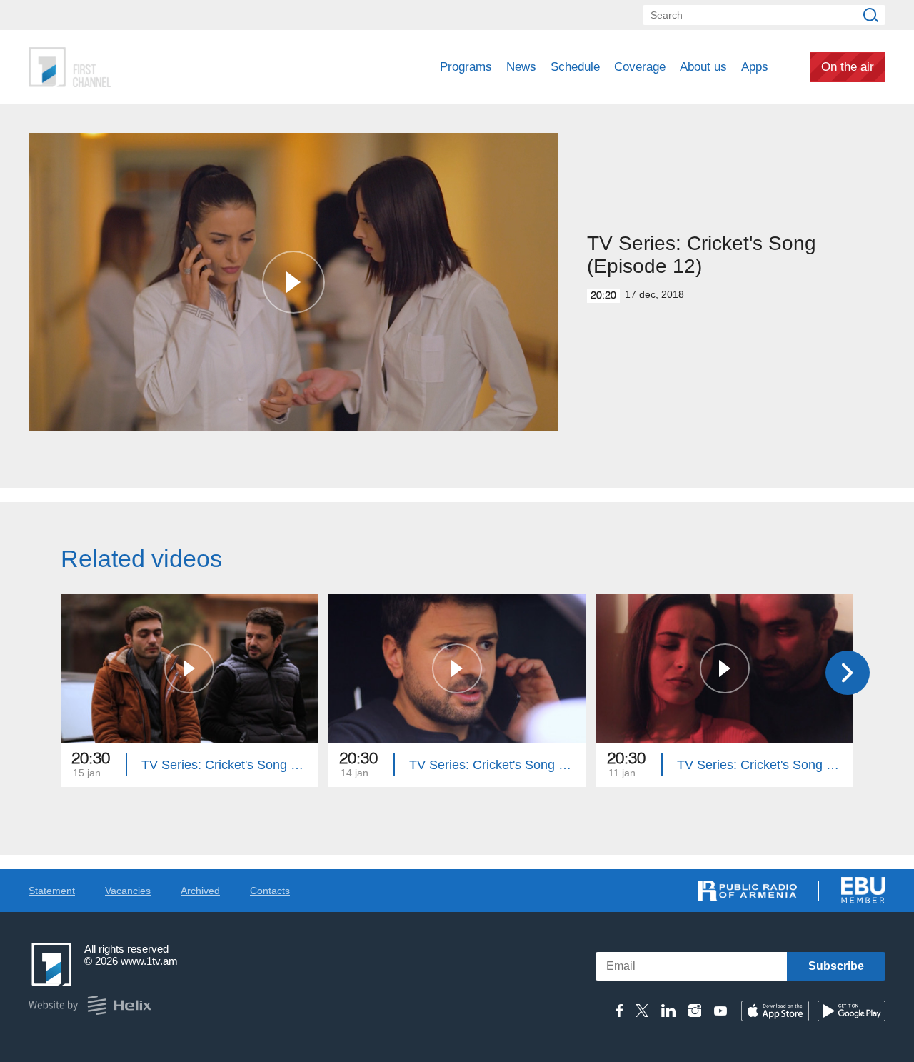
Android (851, 1011)
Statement (52, 890)
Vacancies (128, 890)
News (521, 67)
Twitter (642, 1010)
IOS (775, 1011)
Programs (466, 67)
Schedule (575, 67)
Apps (754, 67)
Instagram (694, 1010)
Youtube (720, 1010)
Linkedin (668, 1010)
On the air (847, 67)
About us (703, 67)
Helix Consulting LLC (90, 1005)
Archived (200, 890)
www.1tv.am (149, 961)
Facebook (619, 1010)
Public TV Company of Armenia (129, 67)
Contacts (270, 890)
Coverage (640, 67)
